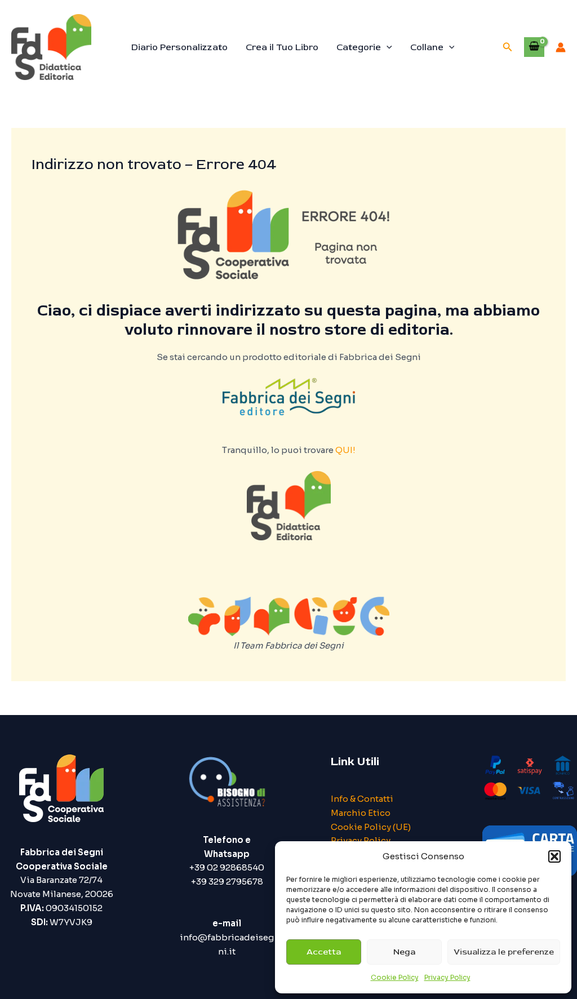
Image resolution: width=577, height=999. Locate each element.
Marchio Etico (360, 812)
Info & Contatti (362, 798)
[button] (554, 856)
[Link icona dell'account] (561, 47)
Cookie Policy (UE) (371, 827)
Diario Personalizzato (179, 47)
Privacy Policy (447, 977)
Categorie (358, 47)
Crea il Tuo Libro (282, 47)
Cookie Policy (395, 977)
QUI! (345, 450)
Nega (404, 952)
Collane (426, 47)
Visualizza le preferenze (504, 952)
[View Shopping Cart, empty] (534, 46)
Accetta (324, 952)
